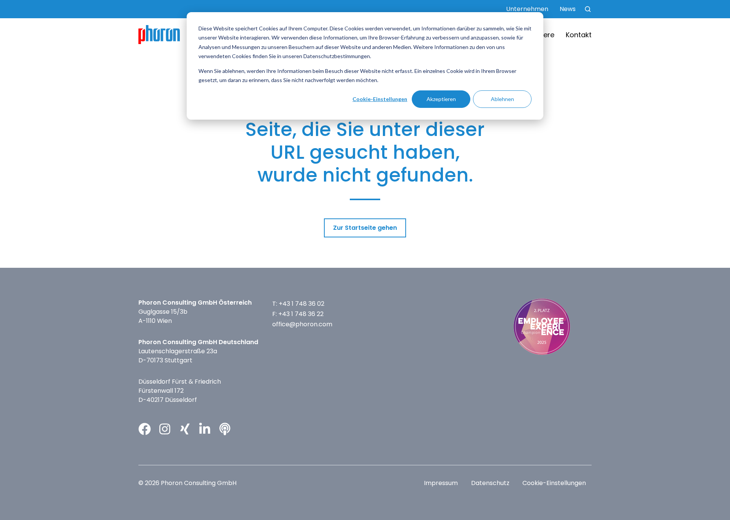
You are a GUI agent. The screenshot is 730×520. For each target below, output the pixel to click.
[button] (588, 9)
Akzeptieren (441, 99)
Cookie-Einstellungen (379, 99)
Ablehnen (502, 99)
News (568, 9)
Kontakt (579, 35)
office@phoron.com (302, 324)
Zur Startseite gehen (365, 227)
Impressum (441, 483)
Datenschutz (490, 483)
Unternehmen (527, 9)
